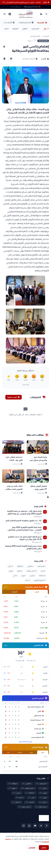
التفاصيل (32, 848)
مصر (43, 571)
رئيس (32, 575)
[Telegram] (40, 825)
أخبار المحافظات (26, 22)
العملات (14, 592)
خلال (6, 28)
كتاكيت (20, 752)
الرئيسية (42, 22)
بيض (31, 752)
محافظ (42, 575)
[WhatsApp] (29, 825)
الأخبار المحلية (8, 22)
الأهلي (24, 28)
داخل (43, 802)
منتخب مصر (25, 807)
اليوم (19, 571)
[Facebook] (46, 825)
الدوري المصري (39, 580)
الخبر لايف (35, 28)
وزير (23, 575)
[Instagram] (23, 825)
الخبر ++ (45, 59)
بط (8, 752)
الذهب (37, 592)
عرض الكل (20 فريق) (25, 741)
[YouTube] (35, 825)
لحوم (42, 752)
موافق (43, 848)
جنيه (28, 580)
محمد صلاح (41, 807)
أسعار (16, 802)
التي (15, 575)
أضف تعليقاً (13, 397)
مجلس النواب (31, 571)
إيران (11, 571)
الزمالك (15, 28)
